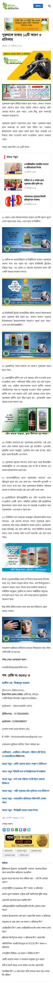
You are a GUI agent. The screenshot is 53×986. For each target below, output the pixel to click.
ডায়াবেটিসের (9, 756)
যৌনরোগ (25, 752)
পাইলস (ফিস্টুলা (37, 752)
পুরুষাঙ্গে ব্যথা (36, 851)
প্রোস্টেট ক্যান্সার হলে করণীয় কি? (17, 900)
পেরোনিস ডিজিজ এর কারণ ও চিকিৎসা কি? (21, 953)
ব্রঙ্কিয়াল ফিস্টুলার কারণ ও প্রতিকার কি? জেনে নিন (23, 937)
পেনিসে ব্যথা (24, 855)
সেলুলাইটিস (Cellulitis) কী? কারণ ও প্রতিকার (22, 888)
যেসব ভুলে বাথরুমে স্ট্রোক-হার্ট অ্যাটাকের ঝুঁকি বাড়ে (24, 894)
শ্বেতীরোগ (6, 752)
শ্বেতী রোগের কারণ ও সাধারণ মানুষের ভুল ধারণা (23, 959)
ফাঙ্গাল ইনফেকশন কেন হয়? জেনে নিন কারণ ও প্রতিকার (26, 915)
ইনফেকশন (8, 851)
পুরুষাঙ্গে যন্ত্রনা (10, 855)
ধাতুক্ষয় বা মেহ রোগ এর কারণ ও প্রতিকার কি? (22, 921)
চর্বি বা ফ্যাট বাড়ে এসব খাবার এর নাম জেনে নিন (22, 965)
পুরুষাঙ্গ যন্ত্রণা (21, 851)
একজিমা (16, 752)
